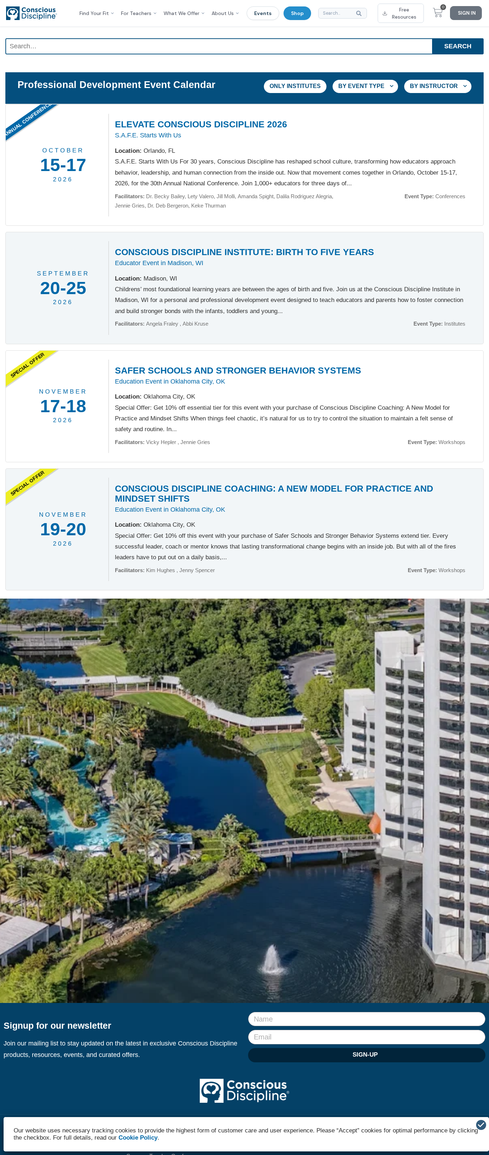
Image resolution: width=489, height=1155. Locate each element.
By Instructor (434, 86)
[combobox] (342, 13)
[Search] (360, 13)
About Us (223, 13)
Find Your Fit (94, 13)
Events (263, 13)
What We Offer (181, 13)
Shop (297, 13)
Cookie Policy (138, 1137)
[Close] (481, 1125)
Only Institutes (295, 86)
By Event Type (362, 86)
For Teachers (136, 13)
